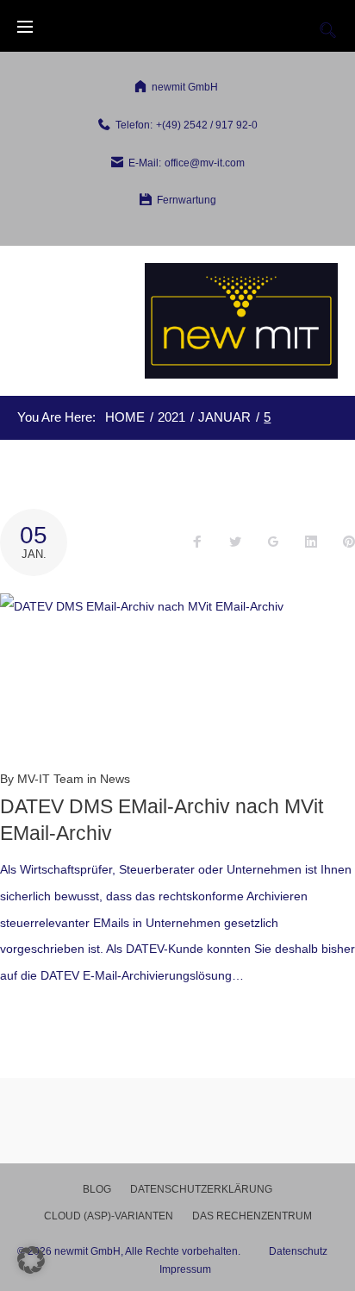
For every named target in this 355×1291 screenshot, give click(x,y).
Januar (224, 417)
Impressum (185, 1269)
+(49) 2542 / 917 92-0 (207, 125)
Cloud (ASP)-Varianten (108, 1216)
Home (125, 417)
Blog (97, 1189)
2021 (171, 417)
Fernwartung (186, 200)
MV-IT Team (50, 779)
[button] (31, 1260)
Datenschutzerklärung (201, 1189)
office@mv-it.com (205, 163)
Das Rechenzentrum (252, 1216)
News (115, 779)
